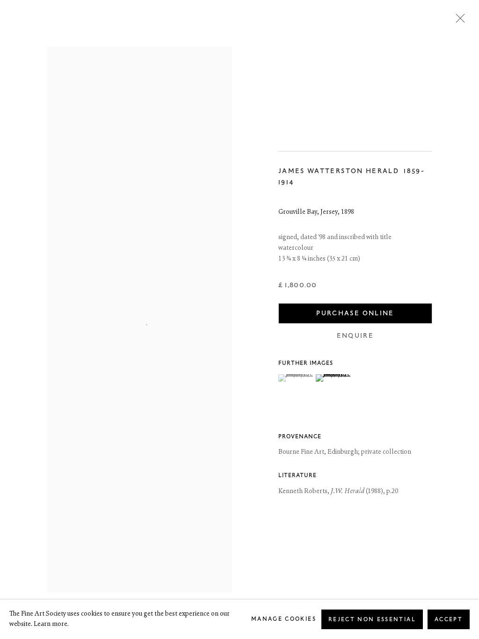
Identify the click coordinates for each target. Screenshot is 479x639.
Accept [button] (449, 619)
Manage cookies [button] (283, 619)
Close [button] (458, 21)
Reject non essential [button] (372, 619)
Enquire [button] (355, 336)
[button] (295, 378)
